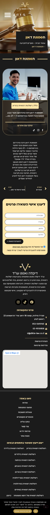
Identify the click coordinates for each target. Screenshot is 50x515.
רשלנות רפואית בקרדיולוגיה (25, 478)
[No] (46, 507)
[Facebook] (32, 302)
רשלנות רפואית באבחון (25, 466)
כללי (35, 106)
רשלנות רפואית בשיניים (25, 490)
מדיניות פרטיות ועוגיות (23, 511)
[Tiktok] (25, 302)
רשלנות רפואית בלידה (14, 448)
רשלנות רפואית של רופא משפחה (29, 496)
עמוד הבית (40, 43)
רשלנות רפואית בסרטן (25, 472)
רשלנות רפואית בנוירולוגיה (25, 484)
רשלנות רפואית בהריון (22, 106)
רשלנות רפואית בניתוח (25, 460)
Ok (35, 511)
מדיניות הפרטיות (20, 247)
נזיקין (9, 496)
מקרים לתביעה (26, 43)
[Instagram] (18, 302)
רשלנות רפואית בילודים (25, 454)
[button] (24, 15)
